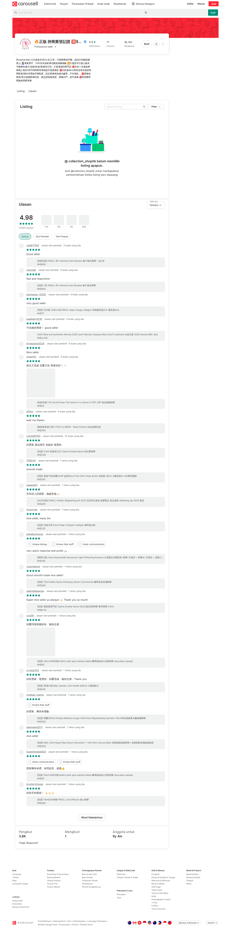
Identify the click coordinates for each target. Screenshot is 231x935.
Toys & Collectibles (159, 893)
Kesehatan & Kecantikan (58, 874)
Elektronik (121, 874)
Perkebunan (87, 883)
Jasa (119, 897)
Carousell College (20, 883)
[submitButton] (213, 12)
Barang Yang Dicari (20, 907)
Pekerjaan (121, 894)
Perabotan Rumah (90, 880)
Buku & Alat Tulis (89, 874)
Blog (14, 880)
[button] (60, 47)
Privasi (75, 924)
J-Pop (154, 902)
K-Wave (154, 905)
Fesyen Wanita (53, 887)
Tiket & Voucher (158, 909)
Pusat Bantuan (44, 921)
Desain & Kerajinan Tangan (163, 877)
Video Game (156, 890)
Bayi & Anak (87, 877)
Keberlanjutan (79, 921)
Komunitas (17, 904)
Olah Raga (156, 887)
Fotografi (155, 874)
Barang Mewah (53, 877)
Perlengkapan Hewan (160, 899)
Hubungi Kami (59, 921)
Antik (153, 896)
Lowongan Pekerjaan (97, 921)
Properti (189, 880)
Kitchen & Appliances (91, 887)
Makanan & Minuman (160, 880)
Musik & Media (158, 883)
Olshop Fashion (54, 880)
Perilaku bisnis (86, 924)
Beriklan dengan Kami (47, 924)
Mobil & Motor (192, 874)
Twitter (15, 877)
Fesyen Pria (52, 883)
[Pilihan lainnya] (163, 44)
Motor (189, 883)
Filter (154, 106)
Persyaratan (64, 924)
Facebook (16, 874)
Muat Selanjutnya (91, 817)
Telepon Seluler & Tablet (127, 877)
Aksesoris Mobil (193, 877)
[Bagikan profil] (156, 44)
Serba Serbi (17, 900)
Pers (69, 921)
